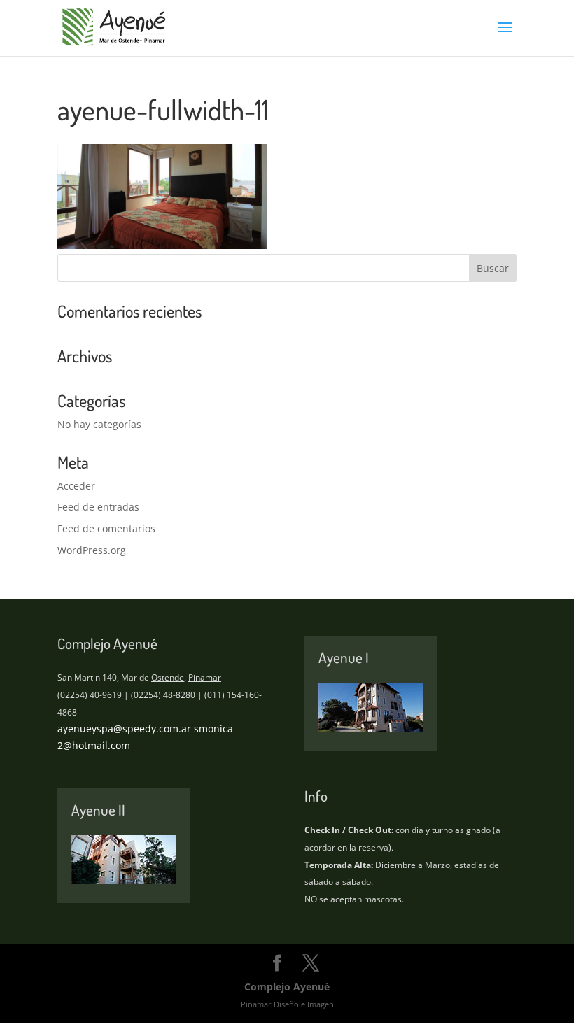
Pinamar (204, 677)
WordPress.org (91, 550)
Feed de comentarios (106, 528)
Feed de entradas (98, 506)
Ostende (167, 677)
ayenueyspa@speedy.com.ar (124, 728)
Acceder (76, 485)
